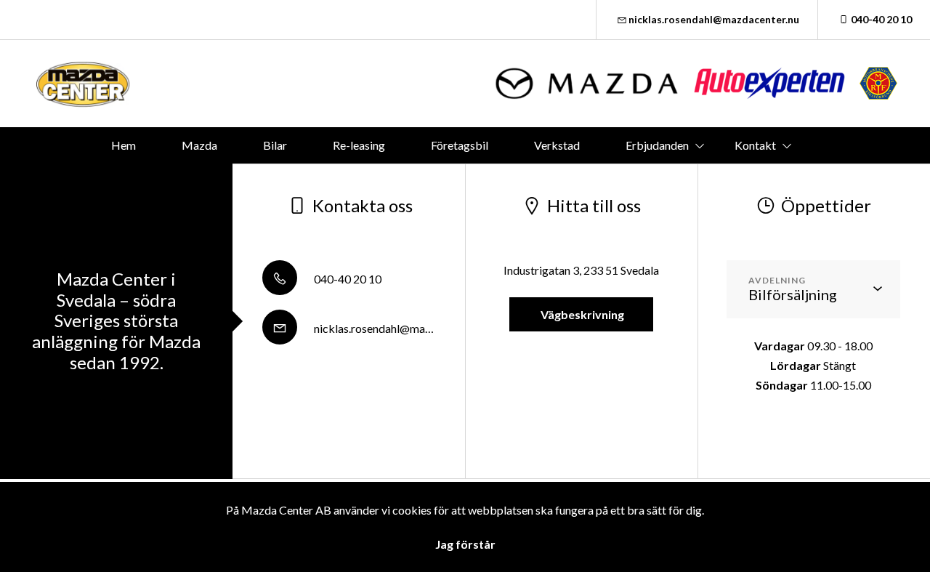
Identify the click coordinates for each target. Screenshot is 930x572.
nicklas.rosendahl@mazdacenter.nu (713, 19)
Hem (123, 145)
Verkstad (557, 145)
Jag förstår (465, 544)
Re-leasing (359, 145)
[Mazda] (587, 83)
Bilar (275, 145)
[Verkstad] (769, 83)
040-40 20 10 (881, 19)
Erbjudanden (657, 145)
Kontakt (755, 145)
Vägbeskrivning (581, 314)
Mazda (199, 145)
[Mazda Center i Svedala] (83, 84)
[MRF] (878, 83)
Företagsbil (459, 145)
